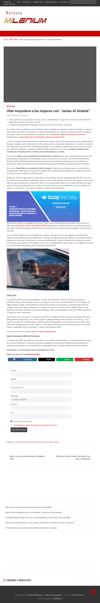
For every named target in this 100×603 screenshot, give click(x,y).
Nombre (13, 371)
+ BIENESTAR (37, 2)
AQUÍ (52, 350)
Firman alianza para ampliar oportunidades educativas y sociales (31, 528)
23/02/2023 (11, 115)
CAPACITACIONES (51, 2)
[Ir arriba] (93, 592)
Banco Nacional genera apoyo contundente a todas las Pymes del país (33, 512)
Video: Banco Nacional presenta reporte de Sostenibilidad (28, 507)
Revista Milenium (35, 595)
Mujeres (56, 442)
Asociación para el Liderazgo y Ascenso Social (39, 137)
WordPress (57, 598)
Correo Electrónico (17, 387)
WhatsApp (14, 396)
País (12, 413)
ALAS (31, 442)
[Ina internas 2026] (43, 192)
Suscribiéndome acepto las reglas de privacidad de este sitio (35, 425)
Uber (50, 442)
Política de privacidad (52, 595)
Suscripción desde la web (22, 421)
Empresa (14, 404)
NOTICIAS (26, 2)
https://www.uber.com (47, 331)
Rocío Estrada (22, 115)
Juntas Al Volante (21, 442)
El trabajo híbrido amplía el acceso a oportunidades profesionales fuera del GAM (37, 517)
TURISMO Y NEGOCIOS (18, 580)
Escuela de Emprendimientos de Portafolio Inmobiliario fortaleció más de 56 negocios (40, 523)
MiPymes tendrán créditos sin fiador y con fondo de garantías (73, 457)
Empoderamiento (41, 442)
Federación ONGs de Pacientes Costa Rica (68, 134)
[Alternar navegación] (7, 33)
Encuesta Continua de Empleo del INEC (31, 226)
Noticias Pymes (33, 354)
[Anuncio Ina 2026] (26, 471)
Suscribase (64, 2)
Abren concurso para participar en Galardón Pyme (27, 457)
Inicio (18, 2)
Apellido (14, 379)
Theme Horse (77, 595)
